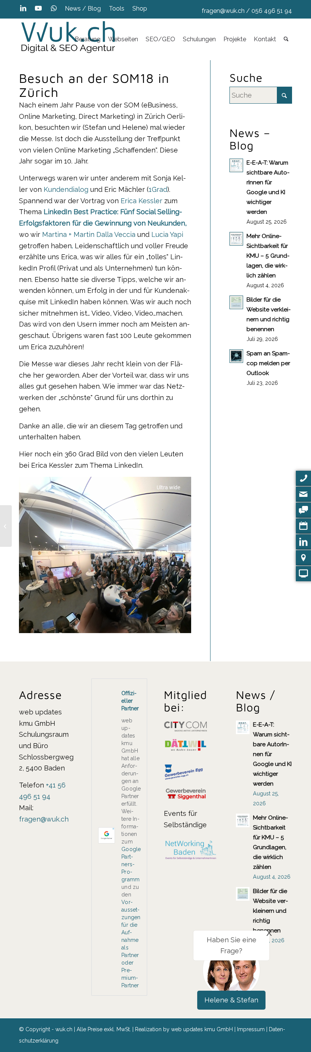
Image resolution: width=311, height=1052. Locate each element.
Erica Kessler (141, 201)
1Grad (158, 189)
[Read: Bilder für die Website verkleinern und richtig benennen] (236, 302)
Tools (116, 8)
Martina (54, 234)
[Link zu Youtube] (38, 8)
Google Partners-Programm (131, 864)
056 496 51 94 (271, 10)
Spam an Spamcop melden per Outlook (268, 363)
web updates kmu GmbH (202, 1029)
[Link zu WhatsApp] (53, 8)
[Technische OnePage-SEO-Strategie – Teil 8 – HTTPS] (6, 526)
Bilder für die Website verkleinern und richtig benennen (270, 911)
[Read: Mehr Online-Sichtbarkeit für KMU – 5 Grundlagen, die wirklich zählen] (236, 239)
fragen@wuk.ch (223, 10)
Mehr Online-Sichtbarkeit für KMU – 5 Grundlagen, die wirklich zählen (268, 256)
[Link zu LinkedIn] (23, 8)
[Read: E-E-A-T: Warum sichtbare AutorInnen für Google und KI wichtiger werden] (236, 165)
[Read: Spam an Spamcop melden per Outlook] (236, 356)
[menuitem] (83, 9)
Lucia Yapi (167, 234)
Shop (139, 8)
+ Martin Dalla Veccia (102, 234)
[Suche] (286, 39)
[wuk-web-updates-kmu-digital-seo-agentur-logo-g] (68, 39)
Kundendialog (66, 189)
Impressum (251, 1029)
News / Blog (83, 8)
